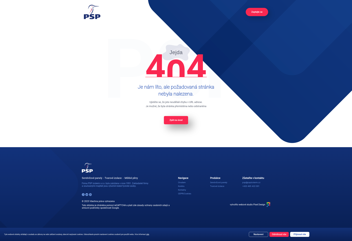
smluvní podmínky (91, 208)
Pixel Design (259, 204)
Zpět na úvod (176, 120)
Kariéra (181, 186)
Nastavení (258, 234)
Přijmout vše (300, 234)
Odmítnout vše (279, 234)
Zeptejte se (256, 12)
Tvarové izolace (217, 186)
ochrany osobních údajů (156, 205)
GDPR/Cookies (184, 193)
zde (147, 234)
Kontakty (182, 190)
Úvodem (182, 182)
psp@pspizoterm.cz (251, 182)
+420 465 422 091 (250, 186)
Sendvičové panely (218, 182)
